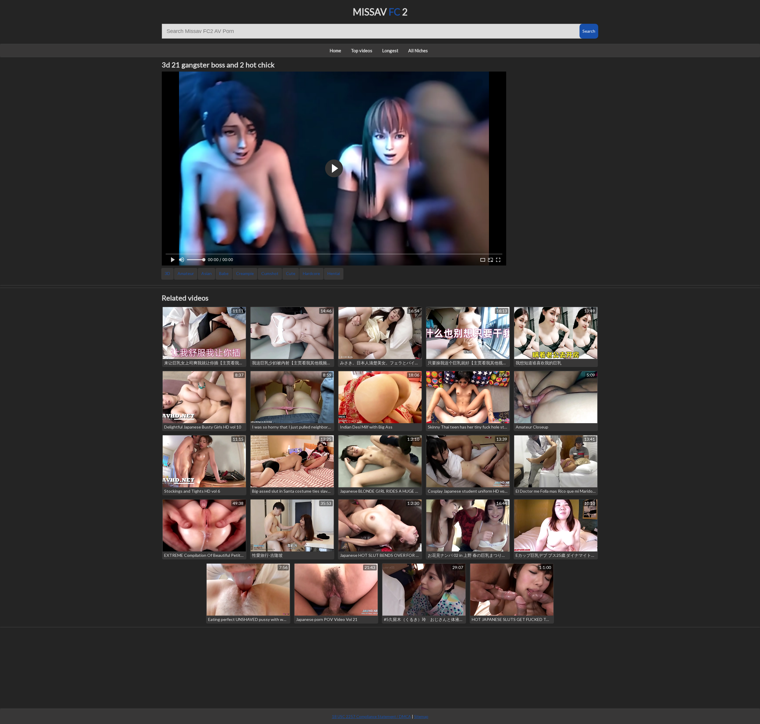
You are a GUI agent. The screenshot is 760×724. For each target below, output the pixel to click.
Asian (206, 273)
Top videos (361, 50)
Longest (390, 50)
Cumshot (269, 273)
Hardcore (311, 273)
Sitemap (421, 716)
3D (167, 273)
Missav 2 (380, 12)
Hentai (333, 273)
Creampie (245, 273)
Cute (290, 273)
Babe (224, 273)
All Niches (418, 50)
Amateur (186, 273)
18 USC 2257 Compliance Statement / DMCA (371, 716)
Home (335, 50)
